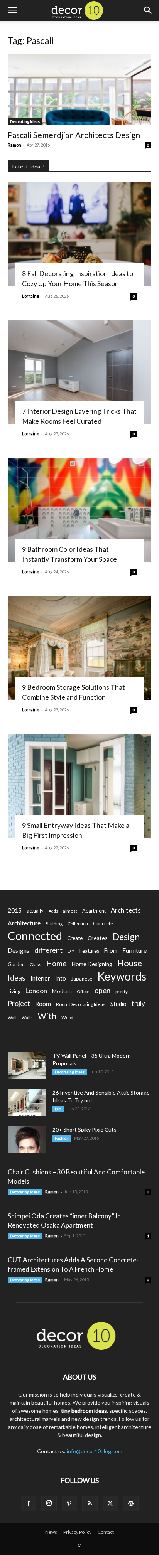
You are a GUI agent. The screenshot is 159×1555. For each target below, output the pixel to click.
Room (43, 1003)
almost (70, 911)
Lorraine (30, 295)
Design (126, 937)
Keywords (121, 976)
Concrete (103, 924)
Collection (78, 923)
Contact (106, 1532)
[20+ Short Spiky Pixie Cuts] (27, 1139)
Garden (16, 964)
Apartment (94, 911)
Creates (98, 938)
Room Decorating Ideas (80, 1004)
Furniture (134, 950)
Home (56, 963)
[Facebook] (28, 1503)
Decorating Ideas (25, 121)
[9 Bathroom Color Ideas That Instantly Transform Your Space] (79, 510)
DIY (71, 951)
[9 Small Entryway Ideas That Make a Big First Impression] (79, 786)
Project (19, 1003)
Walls (27, 1017)
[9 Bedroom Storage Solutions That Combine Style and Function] (79, 648)
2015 (15, 910)
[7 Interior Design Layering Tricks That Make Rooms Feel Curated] (79, 372)
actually (35, 911)
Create (75, 938)
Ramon (14, 144)
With (47, 1016)
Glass (35, 964)
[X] (110, 1503)
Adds (53, 910)
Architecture (24, 923)
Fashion (62, 1138)
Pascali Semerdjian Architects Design (74, 135)
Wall (12, 1017)
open (102, 991)
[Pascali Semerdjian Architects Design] (79, 89)
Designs (18, 950)
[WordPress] (131, 1503)
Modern (62, 991)
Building (54, 923)
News (51, 1532)
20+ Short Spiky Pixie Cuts (84, 1129)
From (110, 950)
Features (89, 951)
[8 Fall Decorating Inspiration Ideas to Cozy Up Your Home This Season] (79, 234)
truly (138, 1003)
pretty (121, 991)
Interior (40, 978)
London (36, 991)
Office (83, 991)
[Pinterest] (69, 1503)
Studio (118, 1004)
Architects (126, 910)
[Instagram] (49, 1503)
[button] (12, 10)
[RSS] (90, 1503)
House (129, 963)
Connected (35, 936)
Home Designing (92, 964)
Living (14, 991)
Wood (67, 1017)
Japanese (81, 978)
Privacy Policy (77, 1532)
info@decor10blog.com (94, 1451)
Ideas (16, 978)
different (48, 950)
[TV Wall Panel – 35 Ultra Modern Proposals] (27, 1065)
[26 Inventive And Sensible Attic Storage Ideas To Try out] (27, 1102)
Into (60, 978)
